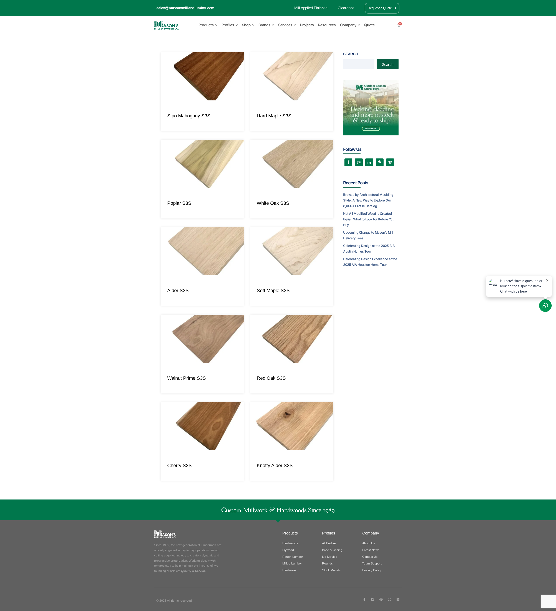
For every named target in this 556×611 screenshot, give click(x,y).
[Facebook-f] (364, 599)
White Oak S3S (273, 203)
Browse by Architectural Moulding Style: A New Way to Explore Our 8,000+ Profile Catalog (368, 200)
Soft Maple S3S (273, 290)
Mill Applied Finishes (311, 8)
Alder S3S (178, 290)
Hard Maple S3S (274, 115)
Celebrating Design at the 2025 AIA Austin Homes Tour (369, 248)
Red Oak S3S (271, 378)
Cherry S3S (179, 465)
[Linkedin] (398, 599)
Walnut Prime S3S (186, 378)
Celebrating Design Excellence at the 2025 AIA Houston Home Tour (370, 262)
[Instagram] (389, 599)
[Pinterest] (381, 599)
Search (350, 54)
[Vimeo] (372, 599)
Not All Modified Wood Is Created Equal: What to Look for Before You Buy (368, 219)
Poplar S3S (179, 203)
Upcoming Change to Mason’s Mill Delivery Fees (368, 235)
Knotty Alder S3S (275, 465)
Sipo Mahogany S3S (188, 115)
